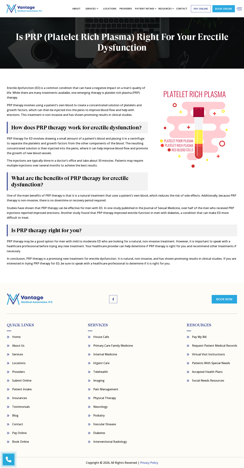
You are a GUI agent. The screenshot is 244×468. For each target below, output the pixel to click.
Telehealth (100, 372)
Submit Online (21, 380)
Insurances (19, 398)
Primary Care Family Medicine (113, 346)
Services (90, 8)
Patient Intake (22, 389)
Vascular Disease (104, 424)
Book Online (223, 8)
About (76, 8)
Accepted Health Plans (207, 372)
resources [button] (165, 8)
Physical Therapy (104, 398)
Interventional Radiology (110, 442)
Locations (109, 8)
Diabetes (99, 433)
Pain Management (105, 389)
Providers (125, 8)
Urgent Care (101, 363)
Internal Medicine (105, 354)
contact (181, 8)
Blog (15, 415)
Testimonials (21, 407)
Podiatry (99, 415)
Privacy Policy (149, 463)
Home (16, 337)
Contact (17, 424)
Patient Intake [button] (144, 8)
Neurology (100, 407)
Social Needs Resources (208, 380)
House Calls (101, 337)
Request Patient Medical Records (214, 346)
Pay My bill (199, 337)
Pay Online (19, 433)
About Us (18, 346)
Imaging (98, 380)
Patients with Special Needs (211, 363)
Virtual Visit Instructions (208, 354)
